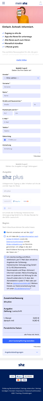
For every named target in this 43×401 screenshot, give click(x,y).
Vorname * (6, 83)
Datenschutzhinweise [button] (32, 391)
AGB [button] (12, 393)
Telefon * (6, 127)
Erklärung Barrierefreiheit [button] (11, 388)
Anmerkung (7, 145)
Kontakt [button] (12, 391)
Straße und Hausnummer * (12, 101)
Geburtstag (7, 136)
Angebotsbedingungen (14, 352)
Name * (5, 92)
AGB (31, 232)
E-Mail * (5, 119)
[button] (3, 3)
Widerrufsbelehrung (14, 244)
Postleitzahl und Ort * (10, 110)
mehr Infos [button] (21, 60)
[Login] (39, 2)
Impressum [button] (20, 391)
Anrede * (6, 74)
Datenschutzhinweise (14, 242)
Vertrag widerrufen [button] (27, 388)
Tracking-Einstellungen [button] (24, 393)
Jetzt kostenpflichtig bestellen (21, 341)
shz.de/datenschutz (22, 288)
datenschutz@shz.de (21, 283)
